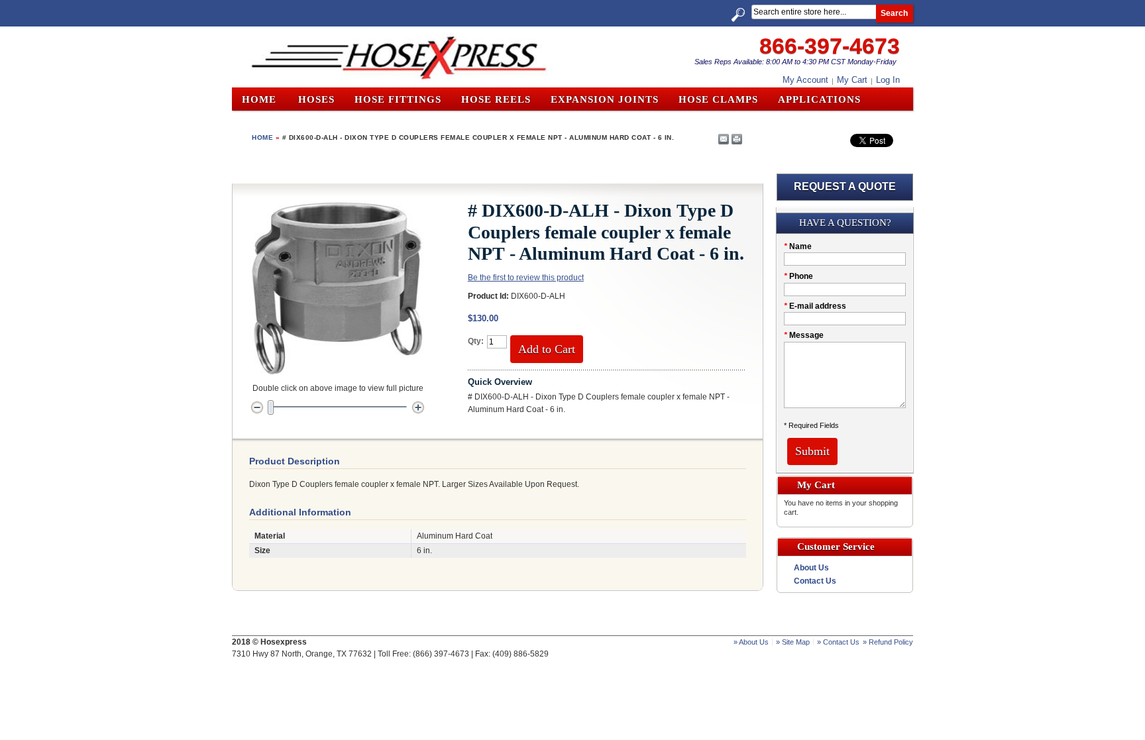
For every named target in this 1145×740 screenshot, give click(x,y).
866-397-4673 (829, 45)
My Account (805, 80)
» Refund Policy (888, 642)
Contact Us (815, 581)
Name (798, 246)
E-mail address (815, 306)
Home (259, 99)
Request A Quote (845, 186)
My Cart (852, 80)
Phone (798, 276)
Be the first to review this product (526, 277)
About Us (811, 567)
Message (804, 335)
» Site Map (793, 642)
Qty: (476, 341)
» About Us (751, 642)
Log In (888, 80)
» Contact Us (838, 642)
